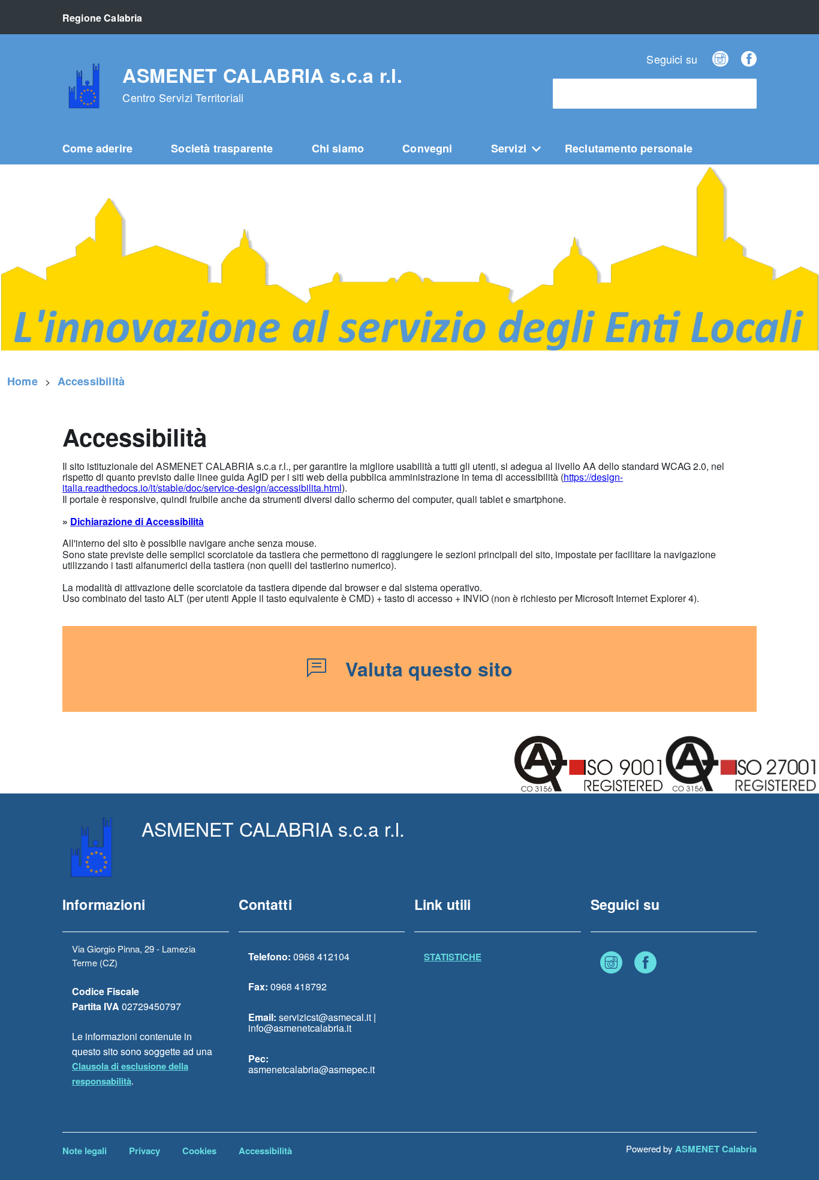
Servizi (508, 148)
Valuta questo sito (429, 668)
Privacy (144, 1150)
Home (22, 381)
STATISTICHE (452, 956)
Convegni (427, 148)
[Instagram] (720, 59)
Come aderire (97, 148)
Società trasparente (222, 148)
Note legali (84, 1150)
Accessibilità (91, 381)
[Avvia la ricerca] (742, 94)
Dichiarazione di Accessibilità (137, 521)
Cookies (199, 1150)
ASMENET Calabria (716, 1148)
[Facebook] (749, 59)
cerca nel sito (588, 94)
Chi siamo (338, 148)
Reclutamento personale (628, 148)
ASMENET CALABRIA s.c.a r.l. (262, 84)
